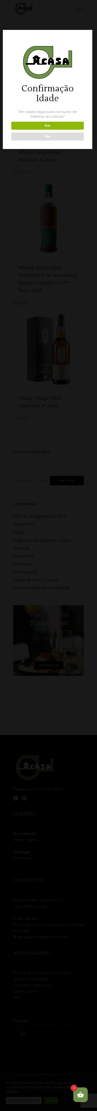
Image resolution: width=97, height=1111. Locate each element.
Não (47, 136)
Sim (47, 125)
